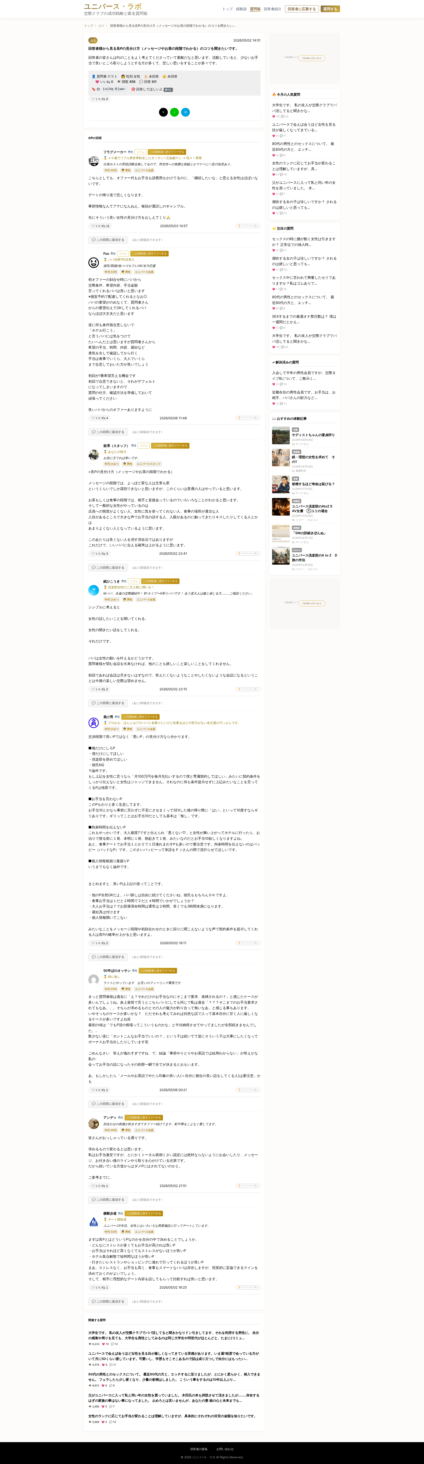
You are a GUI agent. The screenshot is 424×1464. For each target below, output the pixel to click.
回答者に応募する (302, 9)
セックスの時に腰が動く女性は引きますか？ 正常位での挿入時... (304, 242)
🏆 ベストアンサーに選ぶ (248, 226)
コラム (140, 152)
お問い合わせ (225, 1449)
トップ (227, 9)
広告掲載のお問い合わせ (312, 58)
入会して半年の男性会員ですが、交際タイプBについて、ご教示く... (304, 375)
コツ (101, 25)
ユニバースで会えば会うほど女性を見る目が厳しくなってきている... (304, 127)
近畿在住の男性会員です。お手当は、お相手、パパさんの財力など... (304, 395)
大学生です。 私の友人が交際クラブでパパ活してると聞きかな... (304, 108)
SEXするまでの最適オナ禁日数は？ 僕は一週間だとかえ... (304, 319)
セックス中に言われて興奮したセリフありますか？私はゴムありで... (304, 280)
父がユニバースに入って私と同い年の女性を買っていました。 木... (304, 185)
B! (185, 112)
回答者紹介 (273, 9)
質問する (330, 9)
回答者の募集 (199, 1449)
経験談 (241, 9)
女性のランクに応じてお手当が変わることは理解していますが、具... (304, 166)
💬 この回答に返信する (108, 239)
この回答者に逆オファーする (167, 152)
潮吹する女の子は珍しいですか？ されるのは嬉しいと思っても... (304, 204)
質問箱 (255, 9)
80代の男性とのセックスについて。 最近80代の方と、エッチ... (303, 146)
